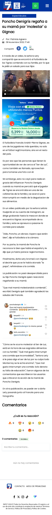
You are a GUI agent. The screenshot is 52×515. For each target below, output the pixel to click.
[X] (18, 497)
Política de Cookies (39, 508)
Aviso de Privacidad (36, 486)
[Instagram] (22, 497)
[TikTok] (27, 497)
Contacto (20, 486)
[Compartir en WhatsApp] (31, 48)
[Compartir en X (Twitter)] (25, 48)
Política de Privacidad (22, 508)
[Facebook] (14, 497)
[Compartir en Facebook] (19, 48)
